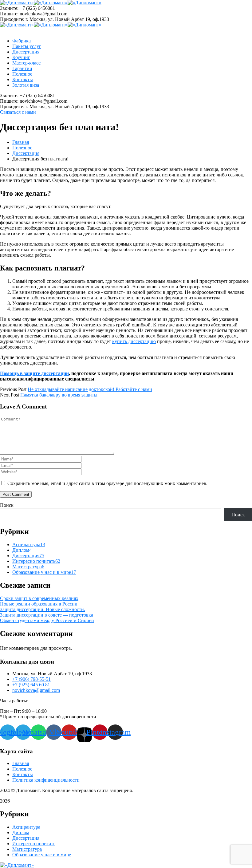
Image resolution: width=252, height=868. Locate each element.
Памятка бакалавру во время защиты (58, 394)
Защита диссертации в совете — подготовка (46, 614)
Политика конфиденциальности (46, 780)
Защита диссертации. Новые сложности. (42, 609)
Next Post (9, 394)
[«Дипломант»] (17, 2)
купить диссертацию (134, 341)
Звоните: (9, 8)
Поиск (7, 505)
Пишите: (9, 13)
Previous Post (13, 389)
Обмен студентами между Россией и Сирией (47, 620)
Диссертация (25, 153)
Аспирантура (28, 544)
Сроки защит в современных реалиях (39, 598)
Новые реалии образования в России (38, 603)
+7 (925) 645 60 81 (31, 684)
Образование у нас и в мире (44, 572)
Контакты (22, 774)
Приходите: (12, 19)
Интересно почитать (36, 561)
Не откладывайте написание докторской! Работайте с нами (90, 389)
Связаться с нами (18, 112)
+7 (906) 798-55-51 (31, 679)
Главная (20, 142)
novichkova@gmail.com (36, 690)
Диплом (22, 550)
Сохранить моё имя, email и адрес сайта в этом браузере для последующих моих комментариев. (107, 483)
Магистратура (28, 566)
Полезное (22, 147)
